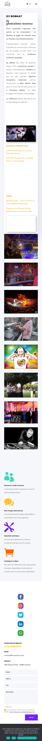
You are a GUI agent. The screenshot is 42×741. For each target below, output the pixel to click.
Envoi (31, 717)
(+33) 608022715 (12, 646)
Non (13, 738)
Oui (8, 738)
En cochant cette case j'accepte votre (19, 711)
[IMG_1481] (21, 397)
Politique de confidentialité (27, 738)
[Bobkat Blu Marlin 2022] (21, 340)
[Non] (39, 734)
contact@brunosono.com (14, 655)
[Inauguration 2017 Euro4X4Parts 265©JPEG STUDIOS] (21, 423)
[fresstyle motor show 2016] (21, 313)
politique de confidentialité (22, 712)
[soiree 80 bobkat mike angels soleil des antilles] (21, 368)
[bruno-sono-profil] (21, 449)
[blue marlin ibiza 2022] (21, 285)
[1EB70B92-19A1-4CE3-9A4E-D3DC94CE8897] (21, 258)
